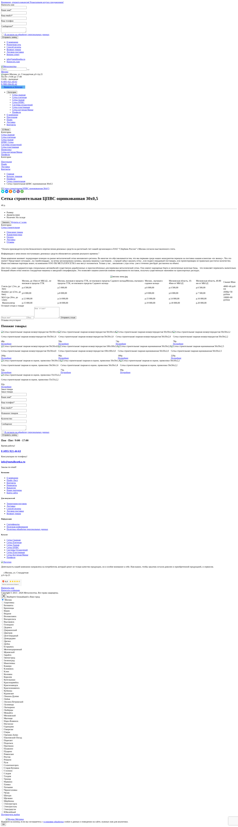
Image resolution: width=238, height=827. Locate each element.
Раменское (9, 754)
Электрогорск (10, 804)
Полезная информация (17, 527)
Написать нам (13, 61)
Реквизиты (12, 485)
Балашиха (8, 605)
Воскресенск (10, 619)
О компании (12, 478)
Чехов (7, 793)
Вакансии (11, 488)
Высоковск (9, 622)
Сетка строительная (10, 227)
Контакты (11, 483)
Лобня (7, 699)
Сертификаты (13, 524)
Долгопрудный (11, 635)
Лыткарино (9, 707)
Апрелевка (9, 602)
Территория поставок (17, 503)
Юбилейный (10, 812)
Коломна (8, 674)
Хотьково (8, 787)
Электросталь (10, 806)
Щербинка (9, 801)
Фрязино (8, 782)
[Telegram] (14, 191)
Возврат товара (14, 513)
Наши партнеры (14, 490)
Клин (6, 671)
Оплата (10, 237)
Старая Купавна (11, 768)
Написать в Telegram (13, 87)
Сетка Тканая (13, 545)
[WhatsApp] (22, 191)
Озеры (7, 732)
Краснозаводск (11, 685)
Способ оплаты (14, 508)
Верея (7, 611)
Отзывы (10, 242)
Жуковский (9, 652)
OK (3, 824)
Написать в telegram (10, 590)
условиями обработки (53, 822)
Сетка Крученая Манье (17, 555)
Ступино (8, 771)
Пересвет (8, 740)
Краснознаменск (12, 688)
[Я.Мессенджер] (2, 191)
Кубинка (8, 691)
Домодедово (10, 638)
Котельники (9, 680)
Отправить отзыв (68, 318)
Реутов (7, 757)
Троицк (7, 779)
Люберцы (8, 710)
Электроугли (10, 809)
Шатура (7, 795)
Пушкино (8, 748)
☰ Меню (5, 130)
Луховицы (9, 704)
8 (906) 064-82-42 (9, 84)
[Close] (3, 596)
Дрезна (7, 641)
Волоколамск (10, 616)
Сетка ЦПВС (13, 547)
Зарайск (7, 655)
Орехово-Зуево (11, 735)
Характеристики (14, 234)
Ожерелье (8, 729)
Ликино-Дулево (11, 696)
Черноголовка (10, 790)
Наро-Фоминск (11, 721)
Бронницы (9, 608)
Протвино (8, 746)
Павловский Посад (13, 737)
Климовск (8, 669)
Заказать (6, 222)
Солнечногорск (11, 765)
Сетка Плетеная (14, 542)
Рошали (7, 760)
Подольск (8, 743)
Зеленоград (9, 660)
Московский (10, 715)
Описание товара (15, 232)
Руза (6, 762)
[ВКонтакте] (6, 191)
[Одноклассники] (10, 191)
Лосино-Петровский (13, 702)
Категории (12, 92)
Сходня (7, 773)
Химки (7, 784)
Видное (7, 613)
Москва (8, 600)
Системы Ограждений (17, 550)
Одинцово (9, 726)
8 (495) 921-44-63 (9, 81)
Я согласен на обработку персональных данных (26, 34)
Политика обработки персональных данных (27, 529)
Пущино (8, 751)
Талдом (7, 776)
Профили (11, 557)
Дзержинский (10, 630)
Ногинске (8, 724)
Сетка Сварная (14, 540)
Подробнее (6, 344)
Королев (8, 677)
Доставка (11, 239)
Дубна (7, 644)
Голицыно (9, 624)
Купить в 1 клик (19, 222)
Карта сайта (12, 493)
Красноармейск (11, 682)
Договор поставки (15, 511)
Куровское (9, 693)
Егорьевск (9, 647)
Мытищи (8, 718)
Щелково (8, 798)
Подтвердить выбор (10, 814)
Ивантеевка (9, 663)
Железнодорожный (13, 649)
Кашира (7, 666)
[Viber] (18, 191)
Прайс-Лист (12, 480)
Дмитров (8, 633)
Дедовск (8, 627)
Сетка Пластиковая (16, 552)
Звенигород (9, 658)
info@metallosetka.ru (16, 59)
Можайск (8, 713)
